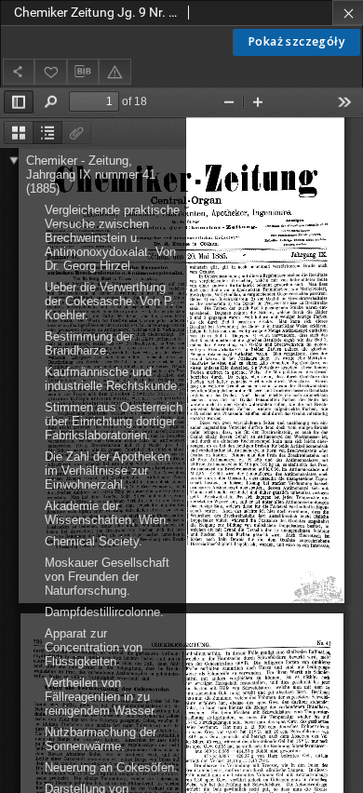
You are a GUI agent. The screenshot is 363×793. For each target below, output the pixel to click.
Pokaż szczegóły (296, 41)
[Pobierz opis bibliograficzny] (83, 72)
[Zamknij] (347, 12)
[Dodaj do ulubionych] (50, 71)
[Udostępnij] (18, 71)
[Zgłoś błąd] (114, 71)
